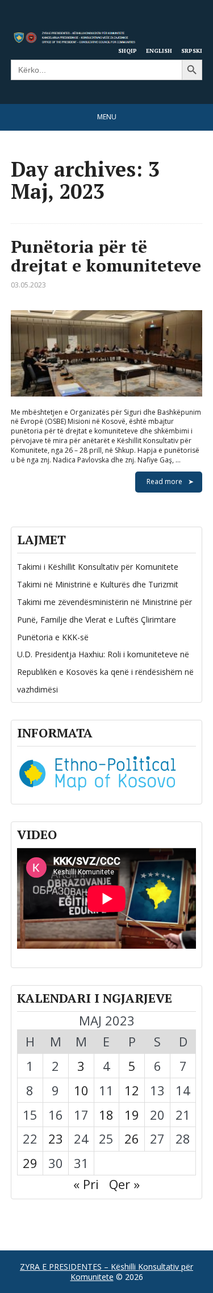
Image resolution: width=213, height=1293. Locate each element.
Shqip (127, 50)
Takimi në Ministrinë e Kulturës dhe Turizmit (97, 584)
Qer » (124, 1183)
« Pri (86, 1183)
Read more (164, 481)
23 (55, 1138)
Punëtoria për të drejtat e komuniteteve (106, 256)
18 (106, 1114)
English (159, 50)
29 (30, 1162)
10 (81, 1090)
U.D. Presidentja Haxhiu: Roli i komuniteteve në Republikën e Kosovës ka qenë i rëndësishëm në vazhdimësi (105, 672)
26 (131, 1138)
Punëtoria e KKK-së (53, 637)
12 (131, 1090)
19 (131, 1114)
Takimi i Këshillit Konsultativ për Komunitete (97, 566)
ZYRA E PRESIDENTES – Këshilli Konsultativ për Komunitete (106, 1271)
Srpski (191, 50)
